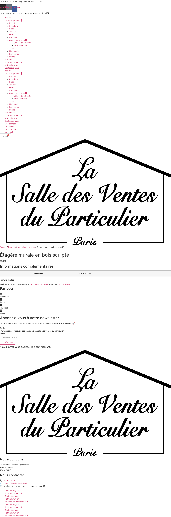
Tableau (12, 31)
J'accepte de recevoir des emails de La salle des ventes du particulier (33, 331)
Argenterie (13, 37)
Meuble (12, 23)
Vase (11, 48)
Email (2, 334)
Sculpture (13, 26)
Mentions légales (12, 490)
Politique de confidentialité (16, 501)
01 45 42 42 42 (10, 480)
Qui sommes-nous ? (13, 62)
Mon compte (10, 124)
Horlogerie (14, 51)
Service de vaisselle (22, 43)
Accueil (8, 17)
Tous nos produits (12, 20)
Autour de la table (17, 40)
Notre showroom (12, 65)
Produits (12, 247)
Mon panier (10, 126)
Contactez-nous (12, 68)
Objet (11, 34)
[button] (85, 295)
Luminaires (14, 54)
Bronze (12, 29)
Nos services (10, 59)
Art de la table (20, 45)
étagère (66, 284)
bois (60, 284)
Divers (12, 57)
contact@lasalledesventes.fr (15, 483)
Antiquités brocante (26, 247)
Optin (2, 328)
